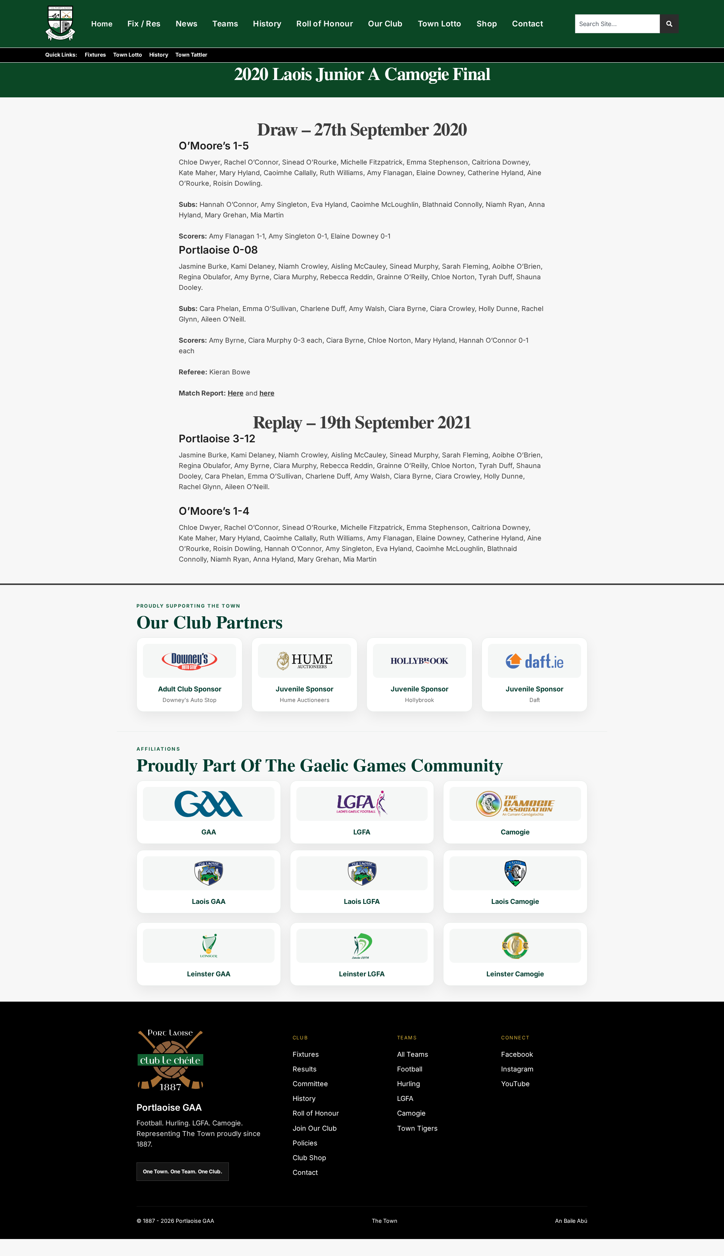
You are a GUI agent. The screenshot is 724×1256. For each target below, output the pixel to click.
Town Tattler (191, 54)
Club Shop (309, 1158)
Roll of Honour (324, 23)
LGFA (405, 1098)
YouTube (515, 1084)
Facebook (517, 1054)
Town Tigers (417, 1128)
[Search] (669, 23)
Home (101, 23)
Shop (487, 23)
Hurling (408, 1084)
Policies (305, 1143)
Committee (310, 1084)
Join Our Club (315, 1128)
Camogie (411, 1113)
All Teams (412, 1054)
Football (409, 1069)
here (267, 393)
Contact (527, 23)
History (267, 23)
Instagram (517, 1069)
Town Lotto (440, 23)
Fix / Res (144, 23)
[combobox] (617, 23)
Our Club (385, 23)
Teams (225, 23)
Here (236, 393)
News (187, 23)
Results (305, 1069)
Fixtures (95, 54)
